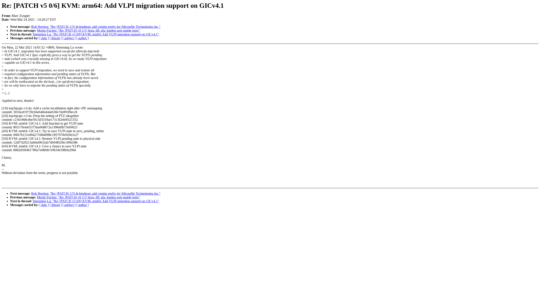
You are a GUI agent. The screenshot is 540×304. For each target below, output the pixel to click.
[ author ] (82, 38)
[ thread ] (56, 38)
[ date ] (44, 38)
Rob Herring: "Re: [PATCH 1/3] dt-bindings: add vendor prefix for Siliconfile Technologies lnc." (96, 26)
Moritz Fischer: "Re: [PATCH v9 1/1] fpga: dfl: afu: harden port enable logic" (88, 30)
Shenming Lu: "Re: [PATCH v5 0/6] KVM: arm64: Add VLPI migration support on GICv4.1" (96, 34)
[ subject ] (69, 38)
